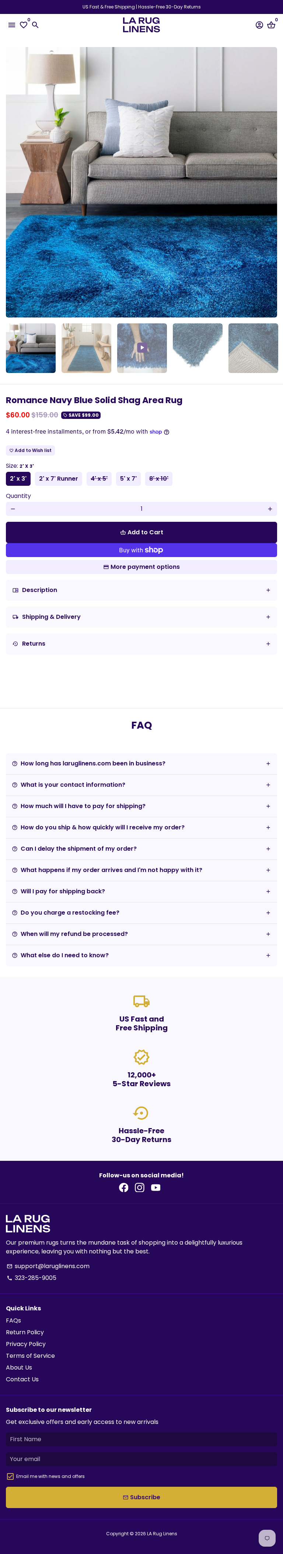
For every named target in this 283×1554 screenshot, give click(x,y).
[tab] (141, 590)
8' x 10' (158, 478)
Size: (20, 466)
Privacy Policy (26, 1344)
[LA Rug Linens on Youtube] (156, 1188)
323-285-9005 (31, 1278)
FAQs (13, 1320)
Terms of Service (30, 1356)
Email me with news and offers (50, 1476)
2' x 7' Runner (58, 478)
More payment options (145, 567)
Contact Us (22, 1379)
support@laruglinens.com (48, 1266)
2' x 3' (18, 478)
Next (270, 182)
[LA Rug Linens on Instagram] (139, 1188)
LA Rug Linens (162, 1533)
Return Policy (25, 1332)
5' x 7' (128, 478)
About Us (19, 1367)
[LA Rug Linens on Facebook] (124, 1188)
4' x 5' (99, 478)
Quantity (18, 496)
